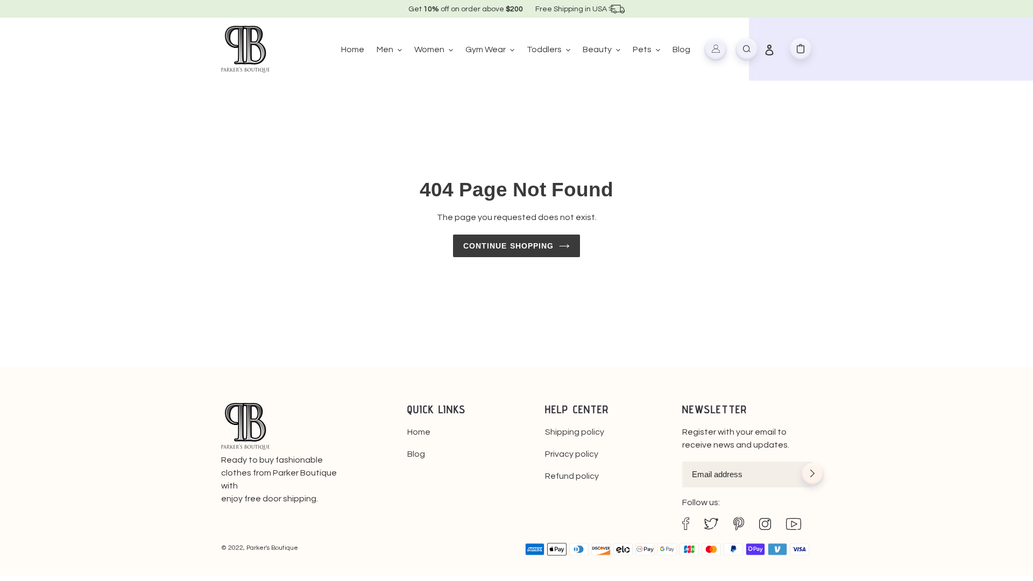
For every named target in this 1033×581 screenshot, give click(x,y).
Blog (416, 454)
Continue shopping (508, 246)
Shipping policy (574, 432)
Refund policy (572, 476)
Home (418, 432)
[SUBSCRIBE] (812, 475)
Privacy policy (571, 454)
